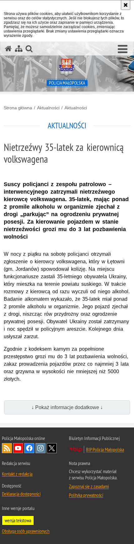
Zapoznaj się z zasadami (89, 486)
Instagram (40, 448)
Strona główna (18, 107)
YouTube (18, 448)
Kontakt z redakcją (17, 474)
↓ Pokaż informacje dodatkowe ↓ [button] (67, 407)
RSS (7, 448)
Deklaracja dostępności (21, 494)
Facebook (29, 448)
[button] (122, 49)
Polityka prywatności (86, 495)
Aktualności (48, 107)
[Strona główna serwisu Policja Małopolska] (8, 48)
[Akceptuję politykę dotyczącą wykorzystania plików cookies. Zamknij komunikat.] (125, 5)
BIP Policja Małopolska (105, 449)
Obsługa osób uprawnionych (26, 531)
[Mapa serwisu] (18, 48)
